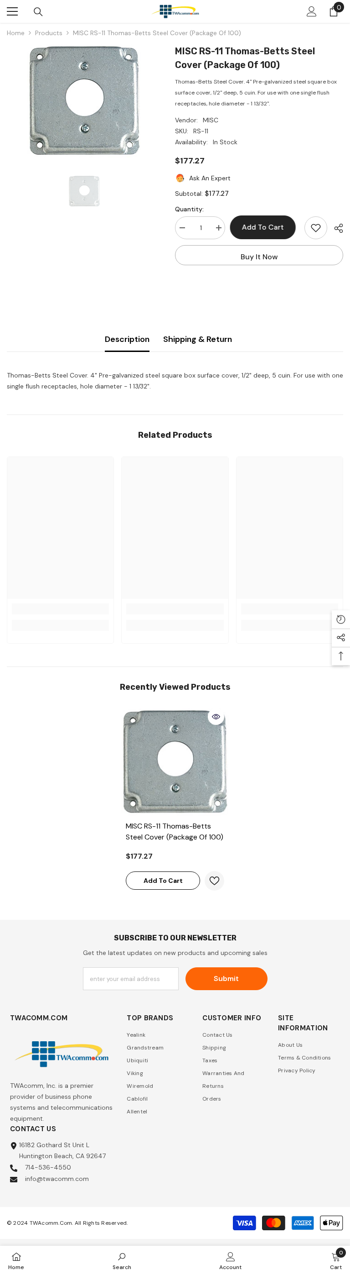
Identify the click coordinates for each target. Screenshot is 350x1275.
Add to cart (265, 227)
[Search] (38, 11)
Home (16, 33)
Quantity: (189, 209)
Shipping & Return (197, 339)
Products (48, 33)
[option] (84, 101)
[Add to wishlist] (315, 227)
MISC (210, 120)
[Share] (335, 228)
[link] (60, 608)
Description (127, 339)
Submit (226, 978)
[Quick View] (216, 716)
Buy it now (259, 257)
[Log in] (312, 11)
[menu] (12, 11)
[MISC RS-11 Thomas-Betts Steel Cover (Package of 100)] (175, 762)
